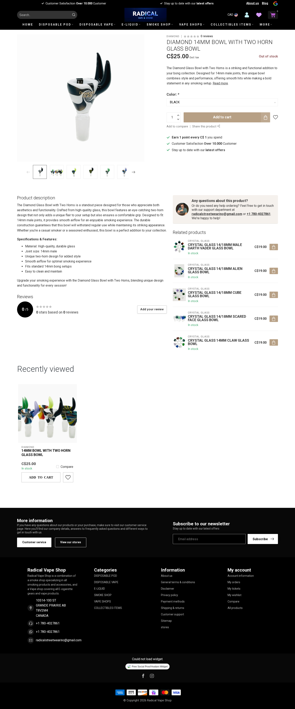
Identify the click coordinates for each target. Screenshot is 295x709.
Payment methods (173, 601)
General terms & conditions (178, 582)
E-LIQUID (130, 24)
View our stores (70, 542)
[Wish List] (259, 15)
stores (165, 627)
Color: (173, 94)
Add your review (152, 309)
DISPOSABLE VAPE (96, 24)
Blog (265, 3)
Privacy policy (169, 595)
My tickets (234, 588)
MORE (265, 24)
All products (235, 608)
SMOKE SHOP (159, 24)
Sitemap (166, 620)
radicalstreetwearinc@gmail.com (217, 214)
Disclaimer (167, 588)
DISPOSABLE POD (55, 24)
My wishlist (234, 595)
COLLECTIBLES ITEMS (231, 24)
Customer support (172, 614)
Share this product (204, 126)
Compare (67, 467)
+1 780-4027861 (259, 214)
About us (252, 3)
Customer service (34, 542)
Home (27, 24)
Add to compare (177, 126)
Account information (241, 575)
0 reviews (207, 36)
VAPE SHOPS (190, 24)
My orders (234, 582)
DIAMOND (173, 36)
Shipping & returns (172, 608)
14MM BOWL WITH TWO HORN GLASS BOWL (45, 453)
